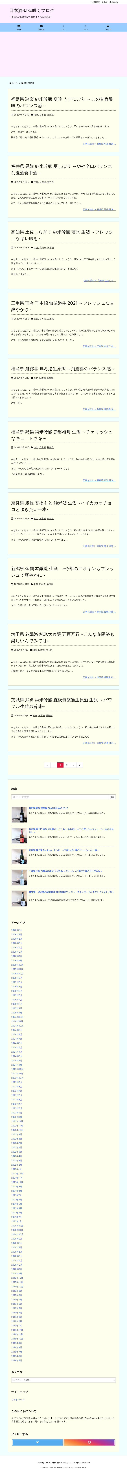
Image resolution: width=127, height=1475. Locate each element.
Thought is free (80, 1467)
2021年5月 (16, 1204)
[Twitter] (37, 1443)
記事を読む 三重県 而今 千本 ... (99, 346)
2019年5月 (16, 1308)
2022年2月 (16, 1164)
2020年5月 (16, 1256)
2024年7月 (16, 1038)
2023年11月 (17, 1073)
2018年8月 (16, 1347)
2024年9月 (16, 1030)
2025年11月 (17, 969)
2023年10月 (17, 1077)
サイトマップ (17, 1399)
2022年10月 (17, 1130)
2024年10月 (17, 1025)
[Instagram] (89, 1443)
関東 (35, 649)
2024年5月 (16, 1047)
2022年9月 (16, 1134)
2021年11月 (17, 1177)
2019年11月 (17, 1282)
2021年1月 (16, 1221)
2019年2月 (16, 1321)
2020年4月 (16, 1260)
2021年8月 (16, 1191)
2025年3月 (16, 1004)
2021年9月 (16, 1186)
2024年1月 (16, 1064)
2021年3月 (16, 1212)
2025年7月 (16, 986)
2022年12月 (17, 1121)
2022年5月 (16, 1151)
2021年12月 (17, 1173)
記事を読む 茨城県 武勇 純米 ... (99, 743)
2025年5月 (16, 995)
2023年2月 (16, 1112)
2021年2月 (16, 1217)
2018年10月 (17, 1338)
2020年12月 (17, 1225)
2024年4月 (16, 1051)
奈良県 (50, 518)
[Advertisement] (63, 55)
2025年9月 (16, 978)
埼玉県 (49, 649)
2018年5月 (16, 1360)
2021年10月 (17, 1182)
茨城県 (49, 715)
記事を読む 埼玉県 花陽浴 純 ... (99, 677)
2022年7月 (16, 1143)
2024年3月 (16, 1056)
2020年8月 (16, 1243)
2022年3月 (16, 1160)
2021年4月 (16, 1208)
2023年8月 (16, 1086)
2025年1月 (16, 1012)
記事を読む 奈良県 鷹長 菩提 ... (99, 546)
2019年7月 (16, 1299)
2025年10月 (17, 973)
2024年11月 (17, 1021)
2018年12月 (17, 1330)
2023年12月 (17, 1069)
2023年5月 (16, 1099)
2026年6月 (16, 938)
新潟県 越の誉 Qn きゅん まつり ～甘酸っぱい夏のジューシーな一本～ (64, 850)
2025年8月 (16, 982)
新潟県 (50, 584)
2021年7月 (16, 1195)
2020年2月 (16, 1269)
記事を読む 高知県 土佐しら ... (100, 280)
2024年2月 (16, 1060)
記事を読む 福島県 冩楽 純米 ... (99, 143)
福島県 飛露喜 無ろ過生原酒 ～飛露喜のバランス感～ (63, 368)
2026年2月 (16, 956)
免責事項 (96, 2)
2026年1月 (16, 960)
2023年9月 (16, 1082)
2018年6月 (16, 1356)
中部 (36, 182)
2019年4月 (16, 1312)
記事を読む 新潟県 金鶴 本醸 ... (99, 611)
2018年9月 (16, 1343)
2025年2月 (16, 1008)
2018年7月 (16, 1351)
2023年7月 (16, 1091)
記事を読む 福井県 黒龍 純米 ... (99, 209)
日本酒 (42, 114)
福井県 (50, 182)
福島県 (50, 114)
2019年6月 (16, 1304)
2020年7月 (16, 1247)
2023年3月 (16, 1108)
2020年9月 (16, 1238)
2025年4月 (16, 999)
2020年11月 (17, 1230)
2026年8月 (16, 930)
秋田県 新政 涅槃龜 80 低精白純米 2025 (49, 808)
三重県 (50, 318)
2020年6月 (16, 1251)
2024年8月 (16, 1034)
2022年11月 (17, 1125)
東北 (36, 114)
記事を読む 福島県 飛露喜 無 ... (99, 409)
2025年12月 (17, 964)
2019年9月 (16, 1290)
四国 (36, 247)
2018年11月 (17, 1334)
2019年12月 (17, 1277)
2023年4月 (16, 1104)
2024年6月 (16, 1043)
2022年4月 (16, 1156)
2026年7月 (16, 934)
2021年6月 (16, 1199)
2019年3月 (16, 1317)
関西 (36, 318)
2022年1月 (16, 1169)
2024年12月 (17, 1017)
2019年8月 (16, 1295)
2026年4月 (16, 947)
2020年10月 (17, 1234)
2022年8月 (16, 1138)
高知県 (42, 247)
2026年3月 (16, 951)
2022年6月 (16, 1147)
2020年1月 (16, 1273)
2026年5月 (16, 943)
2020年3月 (16, 1264)
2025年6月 (16, 991)
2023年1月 (16, 1117)
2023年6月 (16, 1095)
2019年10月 (17, 1286)
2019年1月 (16, 1325)
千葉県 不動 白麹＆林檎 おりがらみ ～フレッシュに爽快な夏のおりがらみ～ (65, 871)
